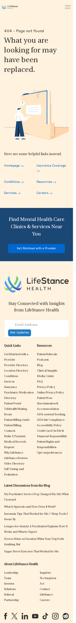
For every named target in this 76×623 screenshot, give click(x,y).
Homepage (12, 165)
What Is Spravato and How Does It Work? (30, 506)
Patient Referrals (47, 354)
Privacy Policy (46, 387)
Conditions (12, 182)
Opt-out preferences (49, 452)
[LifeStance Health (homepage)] (10, 7)
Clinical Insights (47, 370)
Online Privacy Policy (50, 392)
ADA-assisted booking (51, 414)
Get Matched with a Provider (36, 248)
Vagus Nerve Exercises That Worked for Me (31, 551)
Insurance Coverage (51, 165)
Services (10, 193)
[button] (16, 365)
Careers (42, 193)
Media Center (45, 376)
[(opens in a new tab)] (5, 616)
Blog (40, 365)
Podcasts (43, 359)
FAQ (40, 381)
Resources (44, 182)
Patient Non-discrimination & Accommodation (48, 404)
